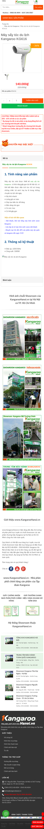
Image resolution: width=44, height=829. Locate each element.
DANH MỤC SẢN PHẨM (13, 18)
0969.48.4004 (38, 822)
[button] (22, 158)
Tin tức (3, 826)
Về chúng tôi (8, 737)
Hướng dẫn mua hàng (11, 761)
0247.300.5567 (37, 826)
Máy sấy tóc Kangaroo (11, 26)
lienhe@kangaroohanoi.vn (12, 791)
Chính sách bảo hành (10, 771)
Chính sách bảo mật (10, 747)
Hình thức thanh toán (11, 744)
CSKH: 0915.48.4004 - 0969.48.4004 (17, 787)
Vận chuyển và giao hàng (12, 765)
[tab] (22, 158)
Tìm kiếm (38, 7)
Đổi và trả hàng (9, 768)
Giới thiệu (12, 823)
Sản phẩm (20, 823)
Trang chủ (5, 24)
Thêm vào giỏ (32, 100)
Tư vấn (6, 750)
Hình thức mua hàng (10, 741)
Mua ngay (22, 106)
